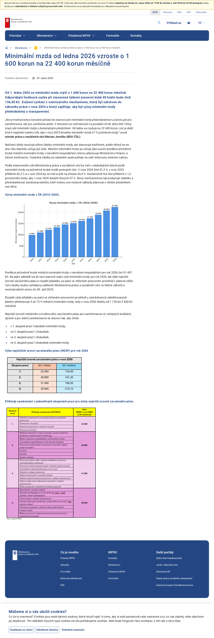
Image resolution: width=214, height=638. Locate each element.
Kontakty (136, 35)
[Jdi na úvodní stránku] (18, 23)
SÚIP (189, 12)
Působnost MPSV (79, 35)
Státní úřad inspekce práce (169, 558)
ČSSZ (179, 12)
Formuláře (112, 35)
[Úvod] (6, 47)
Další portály (201, 12)
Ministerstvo (45, 35)
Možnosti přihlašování (71, 578)
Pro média (65, 571)
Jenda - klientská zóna (167, 565)
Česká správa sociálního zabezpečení (174, 578)
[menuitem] (17, 35)
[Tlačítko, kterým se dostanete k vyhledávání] (159, 23)
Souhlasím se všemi (21, 629)
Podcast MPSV (67, 558)
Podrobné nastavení (73, 629)
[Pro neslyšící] (189, 23)
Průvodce (15, 35)
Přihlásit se (174, 22)
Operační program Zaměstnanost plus (174, 585)
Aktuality (64, 565)
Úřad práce (167, 12)
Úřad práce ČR (163, 571)
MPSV (155, 12)
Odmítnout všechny (47, 629)
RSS (62, 585)
